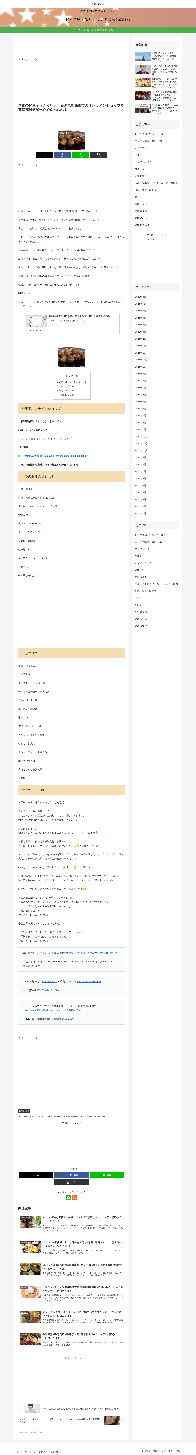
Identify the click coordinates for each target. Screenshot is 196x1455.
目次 (67, 375)
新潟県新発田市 (55, 1116)
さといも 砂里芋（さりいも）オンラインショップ (45, 438)
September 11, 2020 (63, 1018)
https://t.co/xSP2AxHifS (89, 981)
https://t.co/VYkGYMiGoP (73, 953)
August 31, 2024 (31, 966)
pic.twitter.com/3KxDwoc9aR (66, 1010)
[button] (98, 155)
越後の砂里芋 (87, 1116)
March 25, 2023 (50, 990)
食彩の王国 (101, 1116)
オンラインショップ (39, 1116)
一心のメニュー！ (67, 390)
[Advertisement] (71, 47)
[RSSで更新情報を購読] (74, 1197)
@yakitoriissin (49, 981)
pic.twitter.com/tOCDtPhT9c (102, 953)
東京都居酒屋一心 (72, 1116)
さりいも (24, 1116)
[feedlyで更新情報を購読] (68, 1197)
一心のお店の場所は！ (69, 386)
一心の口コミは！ (67, 395)
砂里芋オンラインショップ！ (73, 382)
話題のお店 (25, 1111)
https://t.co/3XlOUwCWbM (37, 1010)
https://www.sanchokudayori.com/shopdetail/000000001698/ (56, 456)
